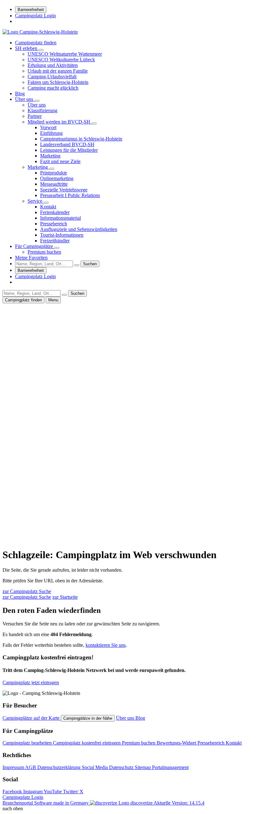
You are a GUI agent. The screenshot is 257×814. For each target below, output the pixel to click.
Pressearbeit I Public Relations (70, 195)
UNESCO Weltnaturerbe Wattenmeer (65, 54)
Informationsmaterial (60, 218)
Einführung (51, 133)
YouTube (53, 791)
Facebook (13, 791)
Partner (35, 116)
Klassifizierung (42, 110)
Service (36, 201)
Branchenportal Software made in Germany (78, 803)
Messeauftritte (54, 184)
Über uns (24, 99)
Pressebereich (53, 223)
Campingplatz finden (35, 42)
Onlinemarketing (56, 178)
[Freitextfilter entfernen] (76, 265)
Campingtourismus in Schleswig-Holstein (81, 138)
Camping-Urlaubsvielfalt (52, 76)
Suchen (90, 263)
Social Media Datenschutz (108, 767)
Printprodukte (53, 172)
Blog (20, 93)
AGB (31, 767)
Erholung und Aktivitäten (53, 65)
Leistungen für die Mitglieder (69, 150)
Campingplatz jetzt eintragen (31, 682)
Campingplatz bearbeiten (28, 742)
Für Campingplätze (34, 246)
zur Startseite (65, 597)
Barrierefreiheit (31, 9)
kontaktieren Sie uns (106, 645)
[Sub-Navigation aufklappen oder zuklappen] (41, 50)
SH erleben (27, 48)
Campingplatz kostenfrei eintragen (87, 742)
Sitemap (143, 767)
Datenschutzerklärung (59, 767)
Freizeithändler (55, 240)
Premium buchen (44, 252)
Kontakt (48, 206)
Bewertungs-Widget (177, 742)
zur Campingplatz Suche (27, 591)
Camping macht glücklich (53, 88)
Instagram (33, 791)
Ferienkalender (55, 212)
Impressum (14, 767)
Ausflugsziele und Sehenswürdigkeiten (78, 229)
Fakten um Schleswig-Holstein (58, 82)
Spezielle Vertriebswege (63, 189)
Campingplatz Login (35, 15)
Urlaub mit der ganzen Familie (58, 71)
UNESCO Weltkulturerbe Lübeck (61, 59)
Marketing (50, 155)
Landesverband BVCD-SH (67, 144)
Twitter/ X (73, 791)
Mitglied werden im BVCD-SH (60, 121)
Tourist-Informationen (61, 235)
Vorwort (48, 127)
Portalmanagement (170, 767)
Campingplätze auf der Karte (32, 718)
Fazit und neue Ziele (60, 161)
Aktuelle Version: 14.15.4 (179, 803)
